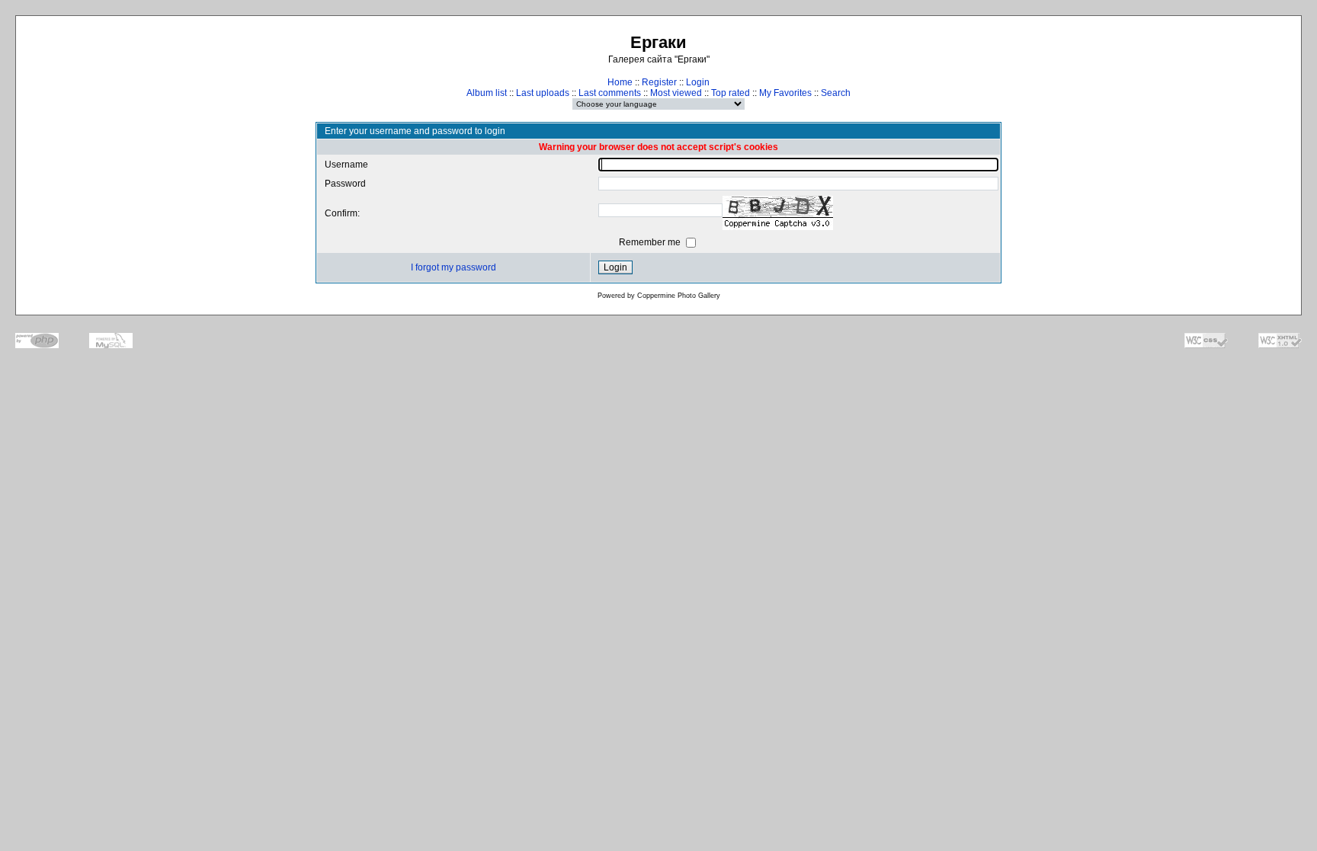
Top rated (730, 93)
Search (836, 93)
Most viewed (676, 93)
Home (620, 82)
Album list (486, 93)
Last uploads (542, 93)
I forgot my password (453, 267)
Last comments (609, 93)
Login (698, 82)
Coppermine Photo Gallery (678, 295)
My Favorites (785, 93)
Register (659, 82)
